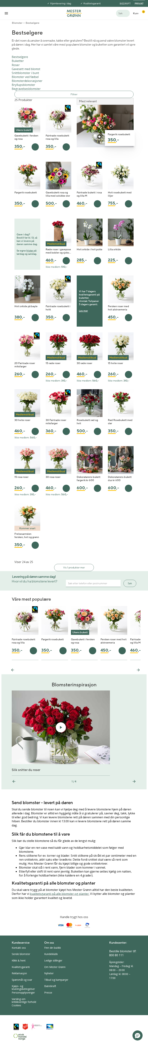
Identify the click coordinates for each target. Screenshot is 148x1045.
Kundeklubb (51, 954)
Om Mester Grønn (55, 967)
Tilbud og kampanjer (56, 979)
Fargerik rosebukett (25, 192)
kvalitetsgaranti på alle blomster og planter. (59, 894)
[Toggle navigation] (6, 13)
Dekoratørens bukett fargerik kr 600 (88, 479)
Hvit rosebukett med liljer (120, 194)
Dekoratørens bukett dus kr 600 (120, 479)
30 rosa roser (53, 477)
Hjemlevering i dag (60, 3)
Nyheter (49, 973)
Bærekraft (50, 986)
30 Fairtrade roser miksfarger (56, 422)
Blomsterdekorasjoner (27, 81)
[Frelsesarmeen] (25, 1027)
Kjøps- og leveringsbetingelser (23, 987)
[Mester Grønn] (74, 13)
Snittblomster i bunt (25, 73)
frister (30, 250)
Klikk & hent (19, 960)
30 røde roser (84, 363)
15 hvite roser (115, 363)
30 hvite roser (22, 420)
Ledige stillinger (53, 960)
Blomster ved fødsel (25, 77)
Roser (16, 65)
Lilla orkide (114, 249)
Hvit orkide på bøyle (26, 306)
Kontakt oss (19, 947)
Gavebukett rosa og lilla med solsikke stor (58, 194)
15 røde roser (53, 363)
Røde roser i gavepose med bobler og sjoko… (58, 251)
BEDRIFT (125, 3)
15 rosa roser (21, 477)
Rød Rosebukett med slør (120, 422)
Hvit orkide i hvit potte (89, 249)
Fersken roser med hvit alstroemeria (118, 308)
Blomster (17, 22)
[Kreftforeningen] (37, 1027)
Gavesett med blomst (26, 69)
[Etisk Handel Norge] (20, 1037)
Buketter (18, 61)
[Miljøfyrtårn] (50, 1027)
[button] (137, 1035)
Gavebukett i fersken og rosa (26, 137)
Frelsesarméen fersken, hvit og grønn (26, 535)
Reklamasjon (19, 973)
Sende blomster (21, 954)
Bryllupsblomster (23, 85)
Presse (48, 992)
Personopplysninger (23, 992)
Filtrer (74, 94)
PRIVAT (139, 3)
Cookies (16, 1005)
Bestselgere (32, 22)
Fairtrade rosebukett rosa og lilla (57, 137)
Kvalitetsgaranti (92, 3)
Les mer (83, 310)
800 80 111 (116, 955)
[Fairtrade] (16, 1027)
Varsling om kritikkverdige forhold (24, 1000)
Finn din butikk (52, 947)
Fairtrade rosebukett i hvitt (58, 308)
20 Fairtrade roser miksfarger (24, 365)
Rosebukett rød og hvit (87, 422)
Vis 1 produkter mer (74, 567)
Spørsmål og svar (22, 979)
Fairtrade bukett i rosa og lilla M (89, 194)
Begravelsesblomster (26, 89)
